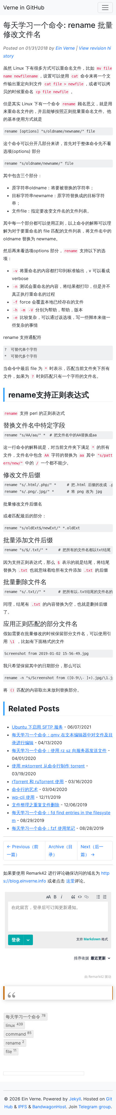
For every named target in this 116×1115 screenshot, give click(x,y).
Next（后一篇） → (92, 850)
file (11, 1051)
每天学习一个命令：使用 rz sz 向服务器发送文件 (59, 750)
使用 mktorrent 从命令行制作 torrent (48, 766)
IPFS (22, 1106)
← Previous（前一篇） (22, 850)
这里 (70, 881)
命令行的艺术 (25, 789)
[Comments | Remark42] (58, 936)
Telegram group (95, 1106)
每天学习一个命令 (26, 1016)
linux (14, 1025)
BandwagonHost (49, 1106)
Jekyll (75, 1098)
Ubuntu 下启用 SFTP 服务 (37, 727)
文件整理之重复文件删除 (35, 804)
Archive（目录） (61, 850)
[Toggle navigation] (105, 7)
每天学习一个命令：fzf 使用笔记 (43, 828)
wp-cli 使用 (23, 797)
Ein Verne (65, 48)
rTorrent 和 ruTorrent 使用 (38, 781)
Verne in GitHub (23, 7)
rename (15, 1042)
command (19, 1034)
